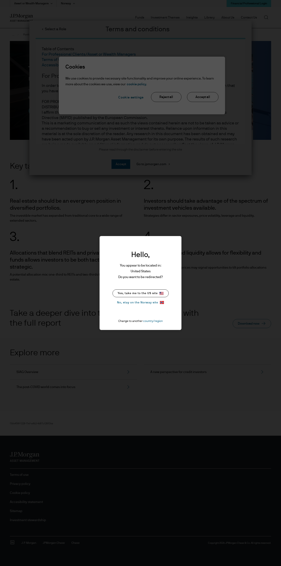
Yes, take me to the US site (138, 293)
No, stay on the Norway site (137, 302)
